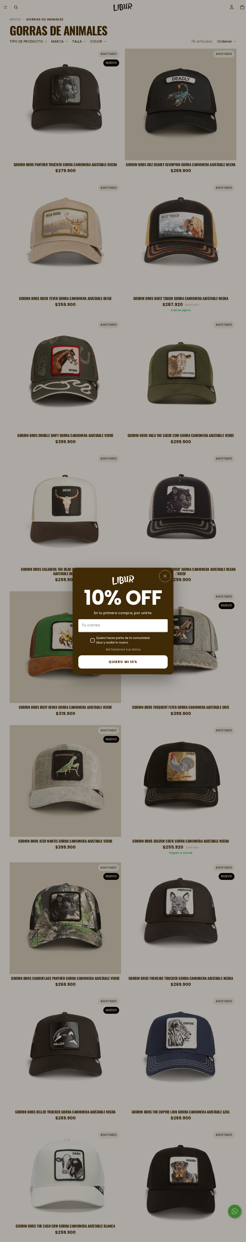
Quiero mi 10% (123, 661)
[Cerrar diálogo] (165, 576)
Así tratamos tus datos (123, 649)
